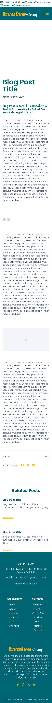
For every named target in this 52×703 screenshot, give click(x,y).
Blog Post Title (12, 499)
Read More (8, 517)
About (12, 608)
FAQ (11, 621)
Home (12, 604)
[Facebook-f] (17, 684)
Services (13, 613)
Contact (13, 617)
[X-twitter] (28, 684)
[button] (47, 13)
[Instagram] (23, 684)
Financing (14, 625)
